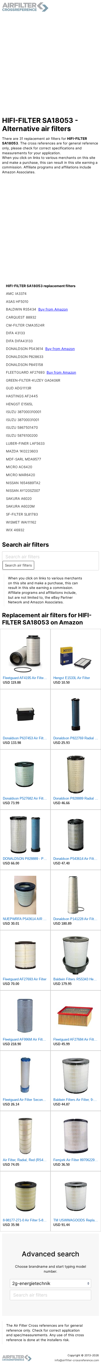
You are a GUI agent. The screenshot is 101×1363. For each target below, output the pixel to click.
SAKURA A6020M (20, 506)
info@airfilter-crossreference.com (77, 1360)
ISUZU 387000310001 (23, 412)
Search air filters (18, 565)
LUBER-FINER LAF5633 (25, 443)
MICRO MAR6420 (20, 475)
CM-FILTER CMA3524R (25, 325)
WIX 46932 (15, 530)
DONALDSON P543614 (25, 349)
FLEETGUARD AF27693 (26, 372)
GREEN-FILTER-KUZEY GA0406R (33, 380)
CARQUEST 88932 (21, 317)
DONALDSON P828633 (24, 357)
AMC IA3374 (16, 294)
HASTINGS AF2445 (22, 396)
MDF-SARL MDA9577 (23, 459)
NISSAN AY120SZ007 (23, 490)
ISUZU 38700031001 (22, 420)
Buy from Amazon (53, 309)
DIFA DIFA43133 (19, 341)
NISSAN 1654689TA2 (23, 483)
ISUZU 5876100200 (22, 435)
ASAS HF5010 (17, 301)
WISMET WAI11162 (21, 522)
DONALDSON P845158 (24, 365)
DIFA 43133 (15, 333)
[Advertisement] (50, 64)
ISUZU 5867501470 (22, 427)
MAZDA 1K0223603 (22, 451)
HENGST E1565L (19, 404)
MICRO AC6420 (19, 467)
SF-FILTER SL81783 (22, 514)
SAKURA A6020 (19, 498)
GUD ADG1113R (18, 388)
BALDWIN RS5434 (21, 309)
